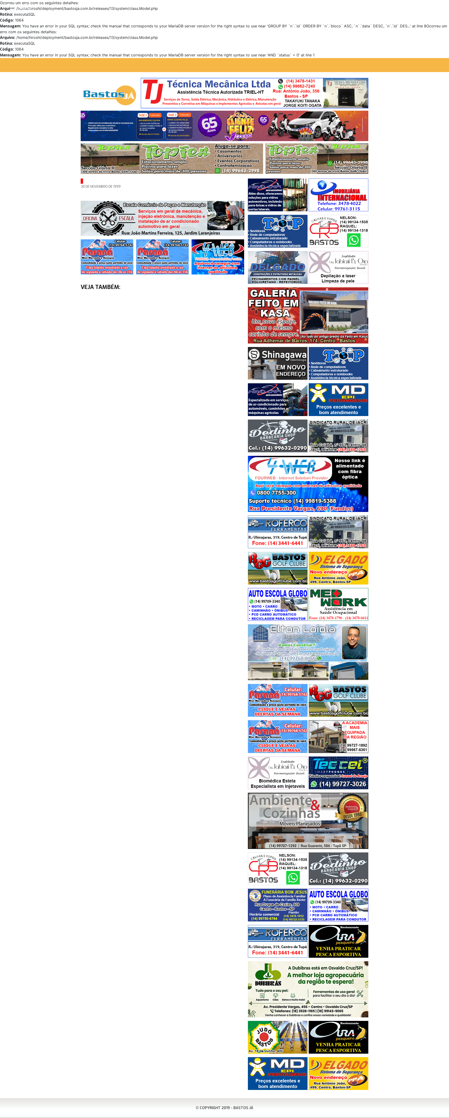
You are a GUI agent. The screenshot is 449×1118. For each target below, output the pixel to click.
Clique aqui (438, 7)
